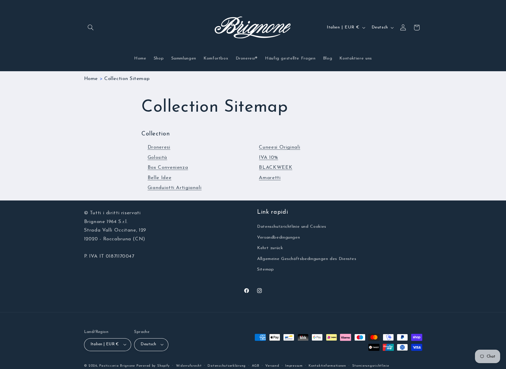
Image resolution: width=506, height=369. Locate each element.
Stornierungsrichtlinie (370, 366)
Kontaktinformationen (327, 366)
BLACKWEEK (275, 167)
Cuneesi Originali (279, 147)
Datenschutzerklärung (227, 366)
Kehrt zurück (270, 248)
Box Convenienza (168, 167)
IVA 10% (268, 157)
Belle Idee (159, 177)
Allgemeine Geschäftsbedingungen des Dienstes (306, 259)
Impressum (294, 366)
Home (91, 78)
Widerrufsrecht (189, 366)
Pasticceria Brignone (117, 366)
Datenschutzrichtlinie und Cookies (291, 227)
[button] (91, 27)
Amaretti (270, 177)
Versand (272, 366)
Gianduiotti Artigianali (175, 187)
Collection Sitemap (127, 78)
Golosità (157, 157)
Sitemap (265, 269)
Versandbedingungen (278, 237)
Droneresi (159, 147)
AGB (255, 366)
